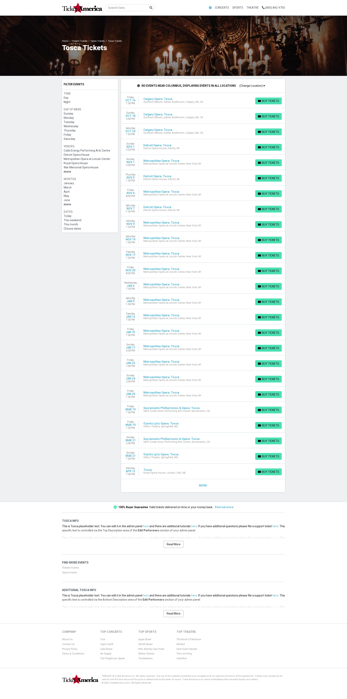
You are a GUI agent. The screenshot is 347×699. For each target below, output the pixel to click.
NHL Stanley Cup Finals (151, 649)
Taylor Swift (106, 644)
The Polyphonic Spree (112, 658)
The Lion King (184, 653)
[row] (203, 100)
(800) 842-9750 (275, 7)
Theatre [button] (252, 7)
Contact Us (68, 644)
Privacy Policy (70, 649)
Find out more (224, 507)
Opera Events (69, 572)
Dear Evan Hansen (187, 649)
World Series (145, 644)
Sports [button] (237, 7)
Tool (102, 639)
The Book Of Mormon (189, 639)
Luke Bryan (106, 649)
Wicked (181, 644)
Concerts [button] (222, 7)
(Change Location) (251, 85)
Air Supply (105, 653)
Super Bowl (144, 639)
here (146, 526)
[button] (210, 7)
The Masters (145, 658)
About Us (67, 639)
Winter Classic (146, 653)
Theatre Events (70, 567)
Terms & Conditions (73, 653)
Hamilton (182, 658)
